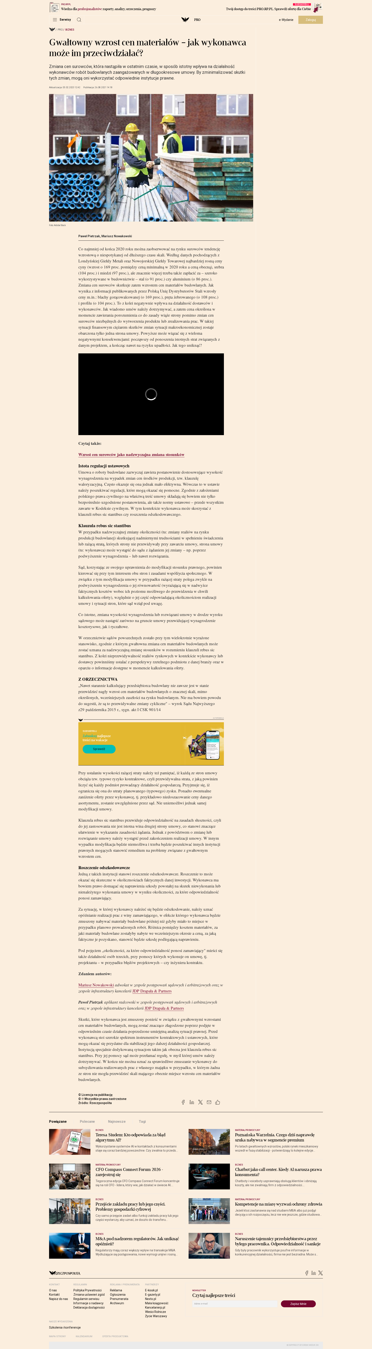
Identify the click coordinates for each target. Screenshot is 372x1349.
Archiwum (117, 1303)
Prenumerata (119, 1299)
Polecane (87, 1122)
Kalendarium (84, 1336)
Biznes (69, 29)
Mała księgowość (156, 1303)
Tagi (142, 1122)
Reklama (116, 1290)
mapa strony (57, 1336)
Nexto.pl (150, 1299)
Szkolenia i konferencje (65, 1327)
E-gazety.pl (152, 1294)
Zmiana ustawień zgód (89, 1294)
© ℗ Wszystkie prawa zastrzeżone (102, 1099)
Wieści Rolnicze (155, 1312)
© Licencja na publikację (95, 1094)
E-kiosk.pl (151, 1290)
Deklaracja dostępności (89, 1307)
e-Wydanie (286, 20)
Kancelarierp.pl (155, 1307)
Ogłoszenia (118, 1294)
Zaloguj (311, 20)
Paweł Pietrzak (89, 236)
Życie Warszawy (156, 1316)
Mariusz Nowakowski (116, 236)
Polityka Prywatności (87, 1290)
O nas (53, 1290)
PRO (197, 20)
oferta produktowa (115, 1336)
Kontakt (54, 1294)
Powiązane (58, 1122)
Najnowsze (117, 1122)
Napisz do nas (58, 1299)
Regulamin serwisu (86, 1299)
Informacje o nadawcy (88, 1303)
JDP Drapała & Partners (152, 990)
